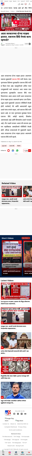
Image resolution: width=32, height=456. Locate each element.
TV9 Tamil (8, 442)
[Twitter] (18, 414)
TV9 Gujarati (15, 439)
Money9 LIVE (20, 446)
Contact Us (6, 424)
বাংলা (19, 1)
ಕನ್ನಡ (10, 1)
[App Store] (20, 421)
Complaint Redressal (10, 427)
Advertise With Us (22, 424)
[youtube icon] (8, 150)
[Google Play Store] (10, 419)
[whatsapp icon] (17, 150)
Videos (12, 11)
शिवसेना (18, 146)
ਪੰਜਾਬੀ (27, 1)
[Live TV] (25, 4)
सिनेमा (30, 8)
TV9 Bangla (7, 439)
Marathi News (5, 11)
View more (25, 238)
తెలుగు (14, 1)
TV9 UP (24, 442)
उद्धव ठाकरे (4, 146)
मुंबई (19, 8)
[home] (2, 7)
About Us (13, 424)
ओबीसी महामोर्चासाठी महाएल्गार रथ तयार (11, 272)
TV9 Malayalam (16, 442)
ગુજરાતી (23, 1)
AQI (22, 4)
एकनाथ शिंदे (16, 79)
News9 (6, 1)
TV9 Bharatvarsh (7, 436)
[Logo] (2, 4)
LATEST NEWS (8, 8)
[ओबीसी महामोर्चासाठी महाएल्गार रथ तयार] (12, 258)
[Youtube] (25, 414)
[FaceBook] (14, 414)
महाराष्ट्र (15, 8)
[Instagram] (22, 414)
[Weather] (19, 4)
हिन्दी (2, 1)
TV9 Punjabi (23, 439)
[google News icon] (13, 150)
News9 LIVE (11, 446)
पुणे (23, 8)
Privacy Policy (22, 427)
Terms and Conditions (15, 430)
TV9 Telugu (16, 436)
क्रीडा (26, 8)
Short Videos (7, 238)
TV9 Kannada (25, 436)
